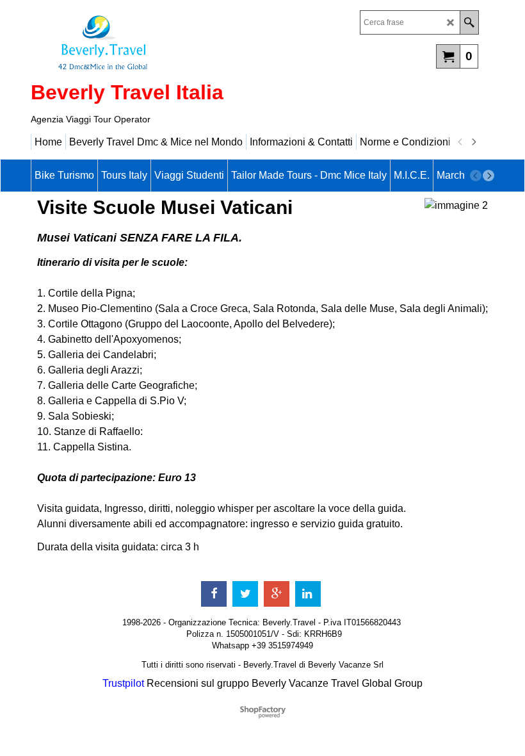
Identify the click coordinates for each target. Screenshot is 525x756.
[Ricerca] (469, 22)
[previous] (460, 142)
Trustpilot (123, 683)
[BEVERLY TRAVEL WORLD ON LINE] (143, 42)
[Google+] (276, 594)
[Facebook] (214, 594)
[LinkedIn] (308, 594)
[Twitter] (245, 594)
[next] (473, 142)
